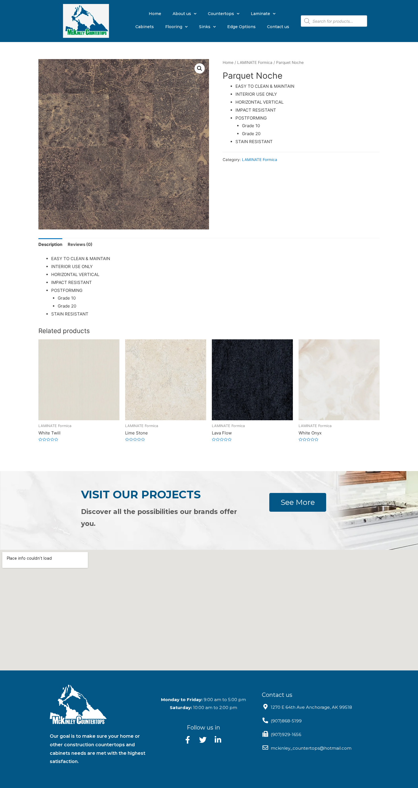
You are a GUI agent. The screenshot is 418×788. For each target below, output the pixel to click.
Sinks (204, 26)
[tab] (50, 244)
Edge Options (241, 26)
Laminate (260, 13)
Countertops (221, 13)
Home (155, 13)
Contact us (278, 26)
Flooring (173, 26)
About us (182, 13)
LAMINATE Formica (254, 62)
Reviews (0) (80, 244)
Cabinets (144, 26)
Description (50, 244)
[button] (297, 502)
